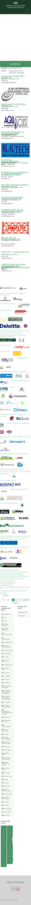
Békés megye (6, 772)
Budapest (5, 779)
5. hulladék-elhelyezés (5, 629)
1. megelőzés (6, 614)
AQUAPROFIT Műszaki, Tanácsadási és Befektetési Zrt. (14, 371)
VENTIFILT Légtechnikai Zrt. (15, 252)
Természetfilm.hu (4, 473)
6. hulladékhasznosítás (7, 634)
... (3, 827)
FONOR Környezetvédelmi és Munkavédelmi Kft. (14, 173)
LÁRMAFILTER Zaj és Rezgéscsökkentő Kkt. (12, 211)
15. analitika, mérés (5, 669)
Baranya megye (7, 808)
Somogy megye (7, 812)
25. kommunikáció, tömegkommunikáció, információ (7, 711)
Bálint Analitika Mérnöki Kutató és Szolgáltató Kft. (13, 414)
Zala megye (6, 805)
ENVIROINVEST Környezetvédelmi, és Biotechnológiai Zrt (15, 547)
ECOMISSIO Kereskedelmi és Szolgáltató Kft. (17, 423)
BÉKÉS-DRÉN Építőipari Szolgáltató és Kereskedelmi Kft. (14, 453)
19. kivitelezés (6, 682)
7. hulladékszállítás (6, 638)
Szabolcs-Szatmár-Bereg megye (5, 764)
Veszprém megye (7, 794)
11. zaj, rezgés (6, 653)
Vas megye (6, 802)
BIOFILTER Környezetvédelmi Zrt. (19, 489)
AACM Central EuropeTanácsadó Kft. (9, 570)
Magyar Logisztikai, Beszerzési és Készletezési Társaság (14, 330)
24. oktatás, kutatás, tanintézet (6, 706)
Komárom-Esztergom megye (6, 790)
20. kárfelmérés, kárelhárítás (6, 686)
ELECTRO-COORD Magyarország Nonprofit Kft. (12, 469)
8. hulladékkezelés (7, 642)
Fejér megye (6, 786)
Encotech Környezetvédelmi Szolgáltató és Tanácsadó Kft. (15, 536)
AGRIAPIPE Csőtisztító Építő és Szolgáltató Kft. (12, 578)
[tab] (7, 614)
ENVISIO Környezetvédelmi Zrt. (8, 583)
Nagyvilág (22, 615)
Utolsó (15, 603)
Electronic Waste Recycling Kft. (8, 480)
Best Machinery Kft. (5, 351)
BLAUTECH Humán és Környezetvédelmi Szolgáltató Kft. (12, 133)
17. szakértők (6, 676)
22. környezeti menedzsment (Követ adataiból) (6, 698)
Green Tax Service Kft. (20, 538)
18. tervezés (6, 679)
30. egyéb (5, 734)
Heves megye (6, 746)
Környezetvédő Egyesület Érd (7, 303)
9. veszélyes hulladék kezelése (6, 646)
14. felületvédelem (7, 665)
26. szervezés (6, 717)
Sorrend (3, 70)
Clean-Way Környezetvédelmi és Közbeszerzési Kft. (13, 591)
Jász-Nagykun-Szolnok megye (6, 758)
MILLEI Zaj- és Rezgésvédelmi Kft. (11, 238)
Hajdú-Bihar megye (5, 754)
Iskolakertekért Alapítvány (6, 585)
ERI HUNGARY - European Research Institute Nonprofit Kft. (15, 471)
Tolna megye (6, 815)
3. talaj (4, 620)
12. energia (6, 657)
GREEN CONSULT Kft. (6, 538)
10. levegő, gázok (7, 650)
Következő (26, 600)
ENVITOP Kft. (3, 593)
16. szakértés (6, 672)
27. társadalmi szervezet (6, 721)
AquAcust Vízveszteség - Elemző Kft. (13, 105)
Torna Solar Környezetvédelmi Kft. (9, 503)
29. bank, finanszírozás (5, 730)
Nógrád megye (7, 750)
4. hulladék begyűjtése (5, 624)
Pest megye (6, 782)
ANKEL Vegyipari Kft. (5, 345)
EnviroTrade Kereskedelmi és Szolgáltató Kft (11, 574)
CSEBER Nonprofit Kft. (6, 310)
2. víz (4, 617)
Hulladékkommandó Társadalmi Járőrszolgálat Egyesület (14, 576)
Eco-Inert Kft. (3, 416)
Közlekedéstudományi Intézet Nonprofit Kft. (12, 198)
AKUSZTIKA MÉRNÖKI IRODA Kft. (13, 77)
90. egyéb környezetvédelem (6, 738)
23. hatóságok (6, 702)
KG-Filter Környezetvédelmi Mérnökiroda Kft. (15, 186)
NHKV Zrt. (13, 387)
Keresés (16, 64)
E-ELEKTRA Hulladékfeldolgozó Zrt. (20, 380)
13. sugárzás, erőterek (6, 661)
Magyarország (23, 612)
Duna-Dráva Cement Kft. (23, 358)
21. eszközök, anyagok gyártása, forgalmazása (6, 692)
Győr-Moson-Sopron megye (6, 798)
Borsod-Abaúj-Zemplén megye (6, 742)
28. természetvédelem (6, 725)
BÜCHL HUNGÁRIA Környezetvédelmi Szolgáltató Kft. (14, 572)
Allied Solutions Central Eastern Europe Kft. (11, 333)
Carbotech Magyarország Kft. (7, 581)
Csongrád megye (7, 776)
